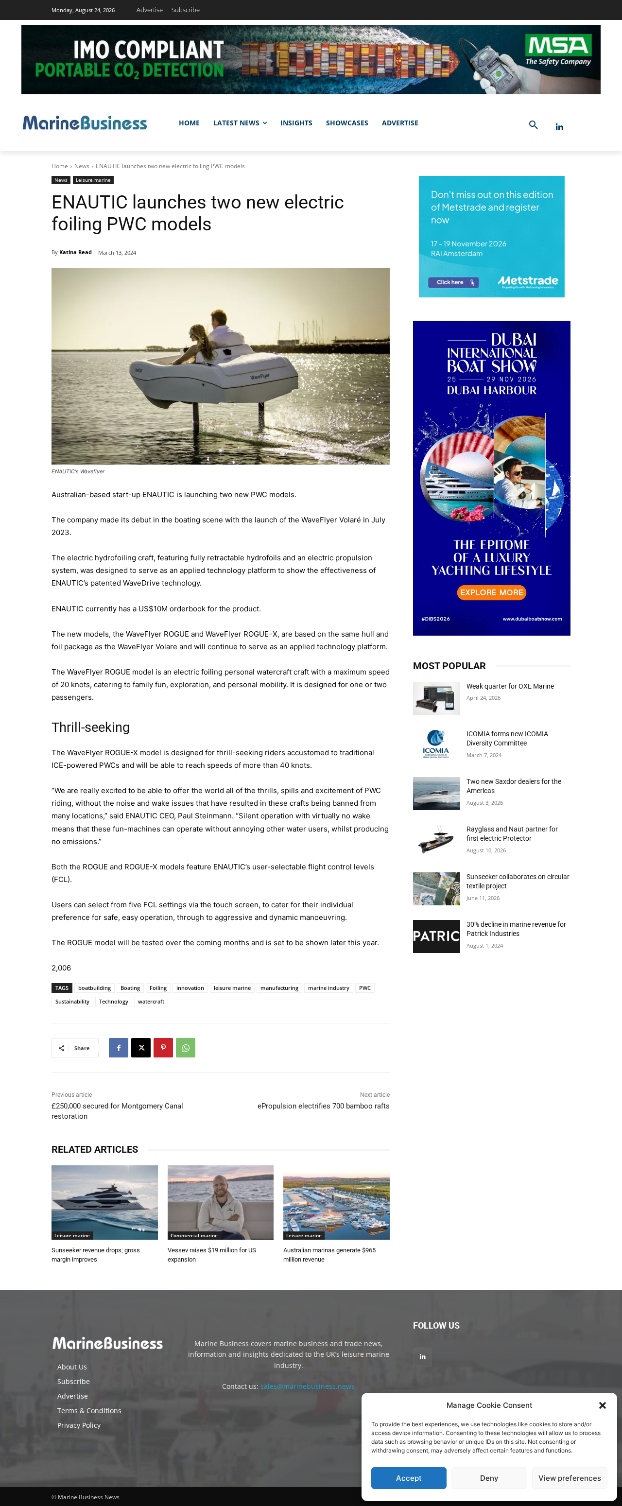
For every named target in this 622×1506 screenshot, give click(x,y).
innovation (190, 987)
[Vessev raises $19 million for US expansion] (221, 1202)
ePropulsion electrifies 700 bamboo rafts (324, 1106)
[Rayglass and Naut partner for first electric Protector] (436, 841)
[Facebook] (118, 1047)
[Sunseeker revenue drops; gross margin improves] (105, 1202)
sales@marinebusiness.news (307, 1386)
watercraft (151, 1001)
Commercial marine (194, 1235)
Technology (113, 1001)
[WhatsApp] (185, 1047)
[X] (141, 1047)
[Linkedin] (559, 127)
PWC (365, 987)
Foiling (158, 987)
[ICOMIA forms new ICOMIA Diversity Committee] (436, 745)
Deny (489, 1478)
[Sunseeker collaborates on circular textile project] (436, 888)
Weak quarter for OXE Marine (510, 686)
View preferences (569, 1478)
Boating (130, 987)
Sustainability (72, 1001)
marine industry (328, 987)
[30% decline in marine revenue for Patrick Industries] (436, 936)
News (81, 166)
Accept (409, 1478)
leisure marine (232, 987)
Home (60, 166)
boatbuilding (94, 987)
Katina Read (75, 252)
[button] (602, 1405)
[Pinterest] (163, 1047)
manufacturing (279, 987)
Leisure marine (93, 179)
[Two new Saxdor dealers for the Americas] (436, 793)
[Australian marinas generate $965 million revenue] (336, 1202)
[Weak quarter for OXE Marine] (436, 698)
